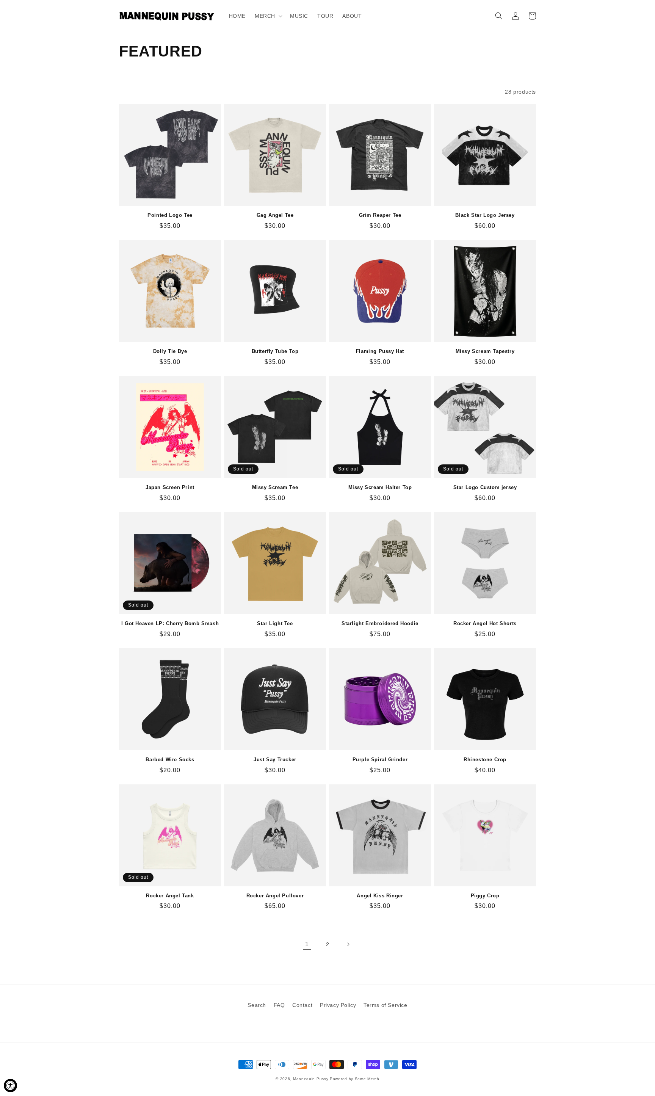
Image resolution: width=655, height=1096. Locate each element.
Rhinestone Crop (485, 759)
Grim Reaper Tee (380, 215)
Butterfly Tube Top (275, 351)
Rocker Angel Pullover (275, 895)
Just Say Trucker (275, 759)
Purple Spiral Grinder (380, 759)
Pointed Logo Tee (170, 215)
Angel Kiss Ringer (380, 895)
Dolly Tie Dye (170, 351)
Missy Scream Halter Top (380, 487)
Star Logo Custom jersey (485, 487)
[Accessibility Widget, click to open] (10, 1085)
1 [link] (307, 944)
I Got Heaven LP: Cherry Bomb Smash (170, 623)
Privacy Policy (338, 1005)
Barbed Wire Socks (170, 759)
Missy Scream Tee (275, 487)
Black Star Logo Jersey (484, 215)
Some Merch (367, 1079)
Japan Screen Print (170, 487)
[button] (267, 16)
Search (257, 1005)
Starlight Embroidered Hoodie (380, 623)
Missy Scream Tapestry (485, 351)
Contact (302, 1005)
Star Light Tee (275, 623)
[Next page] (348, 944)
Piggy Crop (485, 895)
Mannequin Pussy (311, 1079)
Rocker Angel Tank (170, 895)
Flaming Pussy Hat (380, 351)
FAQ (279, 1005)
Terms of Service (385, 1005)
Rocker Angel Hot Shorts (485, 623)
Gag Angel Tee (275, 215)
